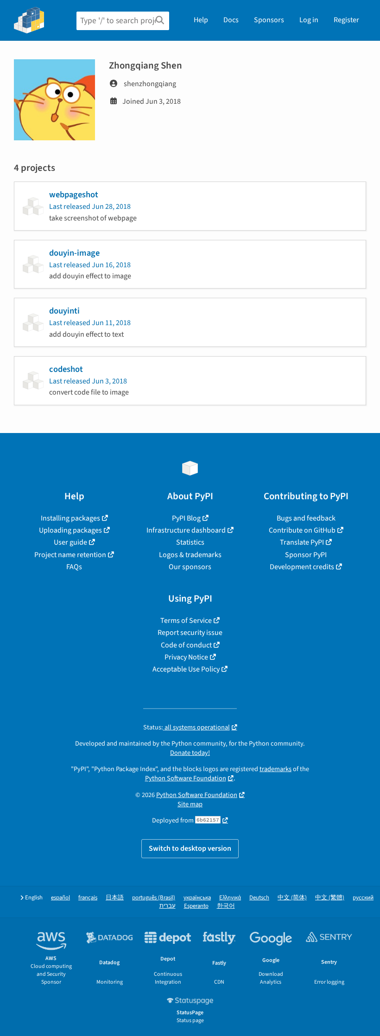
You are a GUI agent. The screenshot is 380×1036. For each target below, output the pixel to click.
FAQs (74, 567)
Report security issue (190, 633)
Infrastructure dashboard (186, 530)
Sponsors (269, 20)
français (87, 898)
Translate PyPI (302, 542)
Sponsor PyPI (306, 555)
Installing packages (70, 518)
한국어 (226, 906)
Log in (308, 20)
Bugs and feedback (306, 518)
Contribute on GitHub (302, 530)
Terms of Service (186, 620)
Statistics (190, 542)
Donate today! (190, 753)
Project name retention (70, 555)
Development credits (302, 567)
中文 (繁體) (329, 898)
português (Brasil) (153, 898)
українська (197, 898)
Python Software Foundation (185, 778)
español (60, 898)
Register (346, 20)
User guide (70, 542)
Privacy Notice (186, 657)
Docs (231, 20)
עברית (167, 906)
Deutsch (259, 898)
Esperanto (196, 906)
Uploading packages (70, 530)
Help (201, 20)
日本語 (115, 898)
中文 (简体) (292, 898)
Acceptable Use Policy (186, 669)
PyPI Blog (186, 518)
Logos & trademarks (190, 555)
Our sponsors (190, 567)
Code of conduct (186, 645)
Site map (190, 804)
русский (363, 898)
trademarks (275, 769)
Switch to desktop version (190, 848)
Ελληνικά (230, 898)
